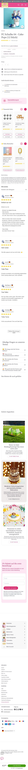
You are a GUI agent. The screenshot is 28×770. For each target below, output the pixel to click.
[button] (2, 753)
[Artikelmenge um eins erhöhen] (7, 64)
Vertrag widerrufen (5, 702)
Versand (3, 669)
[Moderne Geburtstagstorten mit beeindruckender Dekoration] (14, 473)
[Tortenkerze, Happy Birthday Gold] (20, 121)
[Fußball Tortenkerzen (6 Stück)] (7, 121)
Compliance (3, 690)
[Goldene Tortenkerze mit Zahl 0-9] (20, 156)
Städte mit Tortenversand (6, 671)
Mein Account (4, 683)
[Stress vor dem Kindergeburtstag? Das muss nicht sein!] (14, 432)
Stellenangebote (4, 681)
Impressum (3, 694)
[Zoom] (22, 26)
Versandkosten (20, 768)
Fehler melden (4, 675)
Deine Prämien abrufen (6, 679)
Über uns (3, 673)
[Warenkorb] (22, 5)
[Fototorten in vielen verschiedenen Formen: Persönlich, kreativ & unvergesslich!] (14, 515)
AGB (2, 688)
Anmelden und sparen (11, 588)
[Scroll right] (25, 109)
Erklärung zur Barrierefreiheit (7, 698)
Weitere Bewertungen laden (14, 332)
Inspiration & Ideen (5, 677)
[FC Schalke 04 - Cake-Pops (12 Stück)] (7, 390)
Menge (2, 61)
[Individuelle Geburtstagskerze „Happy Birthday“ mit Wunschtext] (7, 157)
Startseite (3, 30)
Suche (2, 667)
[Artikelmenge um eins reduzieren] (2, 64)
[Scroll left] (21, 109)
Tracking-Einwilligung (5, 700)
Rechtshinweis (4, 692)
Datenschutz (4, 696)
